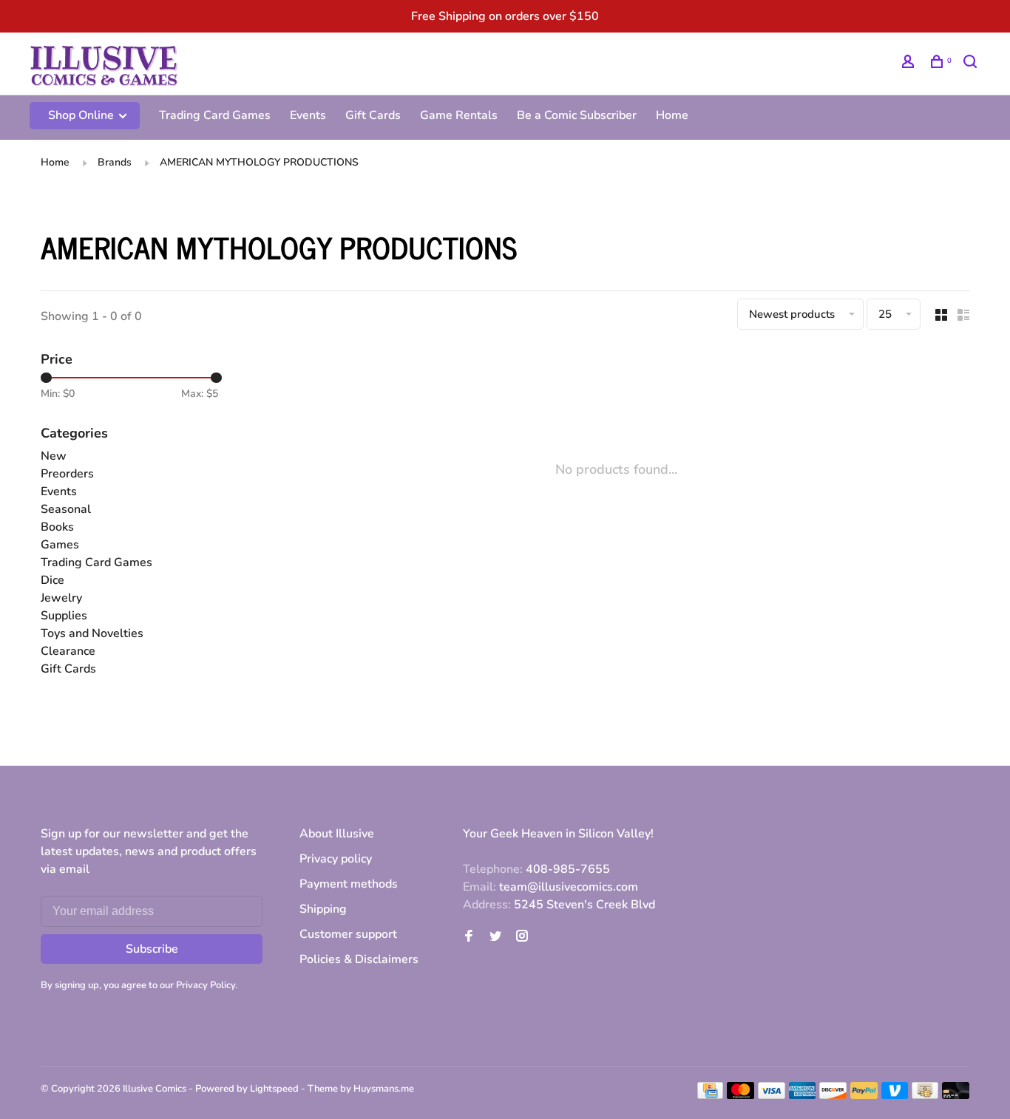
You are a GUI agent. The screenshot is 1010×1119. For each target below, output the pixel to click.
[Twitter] (495, 937)
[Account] (909, 64)
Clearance (68, 651)
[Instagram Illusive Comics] (522, 937)
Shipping (323, 909)
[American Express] (802, 1095)
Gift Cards (373, 115)
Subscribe (152, 949)
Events (308, 115)
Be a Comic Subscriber (577, 115)
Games (60, 545)
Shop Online (82, 115)
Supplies (64, 616)
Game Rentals (459, 115)
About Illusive (336, 834)
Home (672, 115)
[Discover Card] (833, 1095)
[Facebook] (469, 937)
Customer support (348, 934)
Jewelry (61, 598)
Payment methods (348, 884)
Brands (115, 162)
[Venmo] (895, 1095)
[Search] (971, 64)
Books (57, 527)
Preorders (67, 474)
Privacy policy (335, 859)
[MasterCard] (740, 1095)
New (54, 456)
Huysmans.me (383, 1088)
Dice (52, 580)
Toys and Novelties (92, 633)
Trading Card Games (215, 115)
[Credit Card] (710, 1095)
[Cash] (925, 1095)
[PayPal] (864, 1095)
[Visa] (771, 1095)
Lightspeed (274, 1088)
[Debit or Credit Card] (955, 1095)
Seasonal (66, 509)
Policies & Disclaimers (358, 959)
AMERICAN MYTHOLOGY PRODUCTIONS (259, 162)
